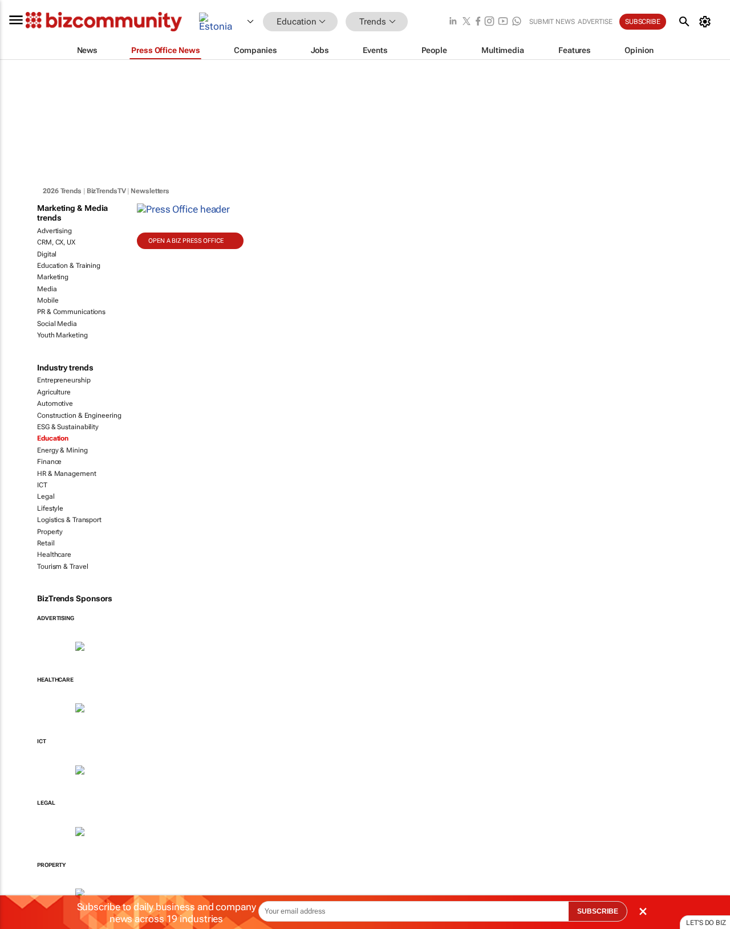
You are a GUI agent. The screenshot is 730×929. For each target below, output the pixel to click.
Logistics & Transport (69, 520)
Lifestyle (50, 508)
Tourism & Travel (62, 567)
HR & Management (66, 474)
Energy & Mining (62, 450)
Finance (49, 462)
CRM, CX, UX (56, 242)
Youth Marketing (62, 335)
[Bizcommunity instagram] (489, 22)
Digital (46, 254)
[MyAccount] (707, 21)
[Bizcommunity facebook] (477, 22)
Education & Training (68, 266)
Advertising (54, 231)
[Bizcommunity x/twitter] (466, 22)
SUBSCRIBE (597, 911)
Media (47, 289)
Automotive (55, 404)
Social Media (57, 324)
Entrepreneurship (63, 380)
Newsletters (150, 191)
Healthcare (54, 555)
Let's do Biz (706, 923)
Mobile (47, 300)
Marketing (52, 277)
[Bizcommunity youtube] (503, 22)
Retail (45, 543)
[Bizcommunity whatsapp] (517, 22)
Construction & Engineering (79, 415)
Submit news (552, 21)
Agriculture (54, 392)
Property (50, 532)
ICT (42, 485)
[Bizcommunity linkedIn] (453, 22)
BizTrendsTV (106, 191)
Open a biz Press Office (186, 241)
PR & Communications (71, 312)
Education (52, 438)
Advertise (595, 21)
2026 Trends (62, 191)
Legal (46, 496)
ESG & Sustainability (68, 427)
